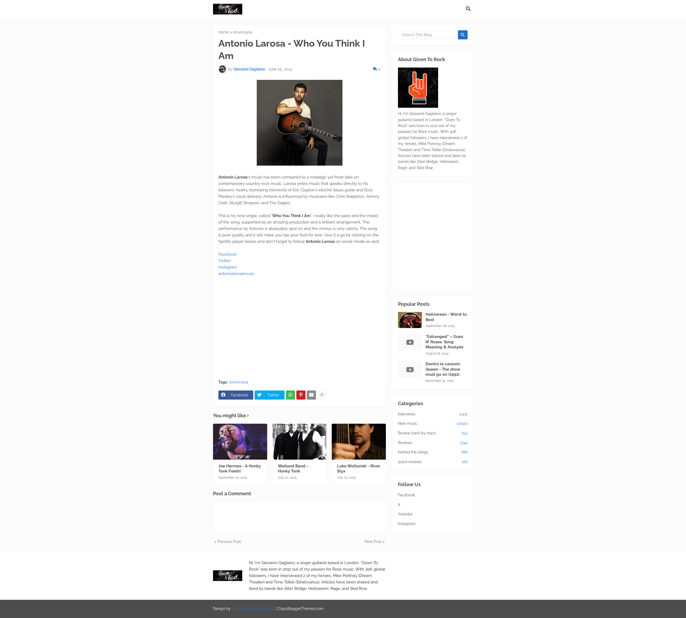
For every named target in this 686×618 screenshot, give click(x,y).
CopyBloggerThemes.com (301, 608)
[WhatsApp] (290, 395)
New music (433, 423)
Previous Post (229, 541)
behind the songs (433, 452)
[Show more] (321, 395)
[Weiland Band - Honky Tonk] (300, 442)
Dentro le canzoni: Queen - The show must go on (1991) (443, 369)
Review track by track (433, 433)
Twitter (224, 260)
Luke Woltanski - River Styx (358, 469)
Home (223, 32)
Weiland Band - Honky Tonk (293, 469)
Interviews (433, 414)
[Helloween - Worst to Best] (410, 320)
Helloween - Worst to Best (446, 317)
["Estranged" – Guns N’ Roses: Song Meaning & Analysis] (410, 342)
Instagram (227, 267)
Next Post (373, 541)
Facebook (227, 254)
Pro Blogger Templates (254, 608)
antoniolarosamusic (236, 273)
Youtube (405, 514)
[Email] (311, 395)
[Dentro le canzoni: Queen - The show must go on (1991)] (410, 370)
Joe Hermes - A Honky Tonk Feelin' (239, 469)
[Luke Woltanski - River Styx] (359, 442)
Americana (242, 32)
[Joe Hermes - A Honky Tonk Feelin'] (240, 442)
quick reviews (433, 462)
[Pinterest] (300, 395)
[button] (468, 9)
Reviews (433, 443)
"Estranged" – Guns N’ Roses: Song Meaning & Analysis (444, 341)
